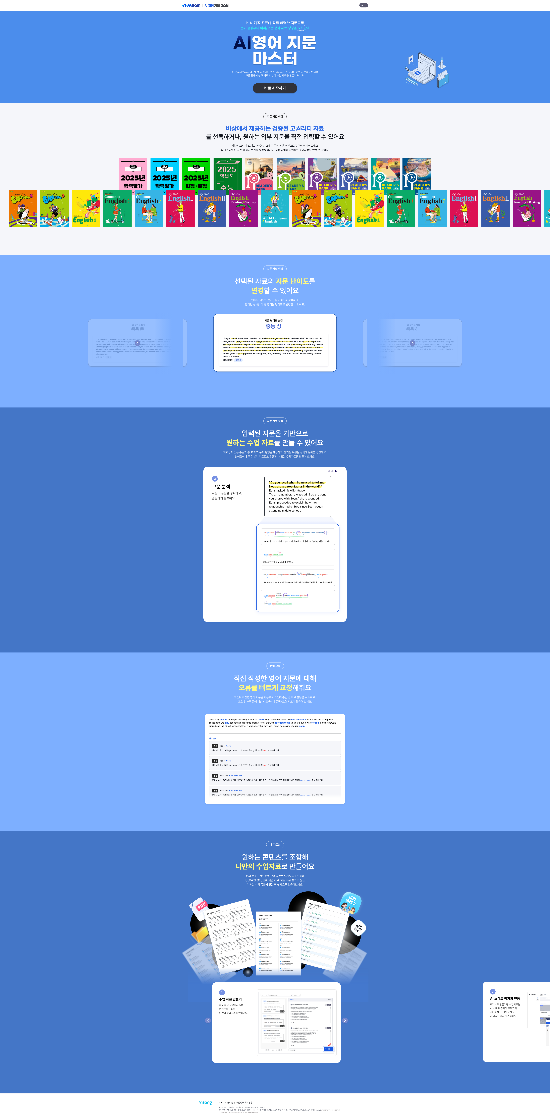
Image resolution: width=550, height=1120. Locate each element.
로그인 (363, 5)
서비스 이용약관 (226, 1102)
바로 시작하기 (275, 88)
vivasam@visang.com (330, 1110)
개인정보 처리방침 (244, 1102)
